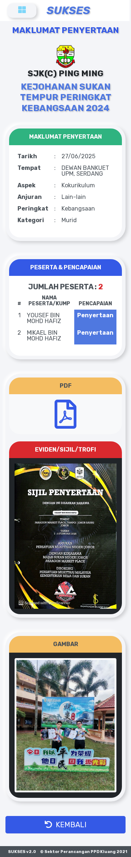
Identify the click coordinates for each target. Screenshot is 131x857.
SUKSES (68, 10)
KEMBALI (69, 824)
